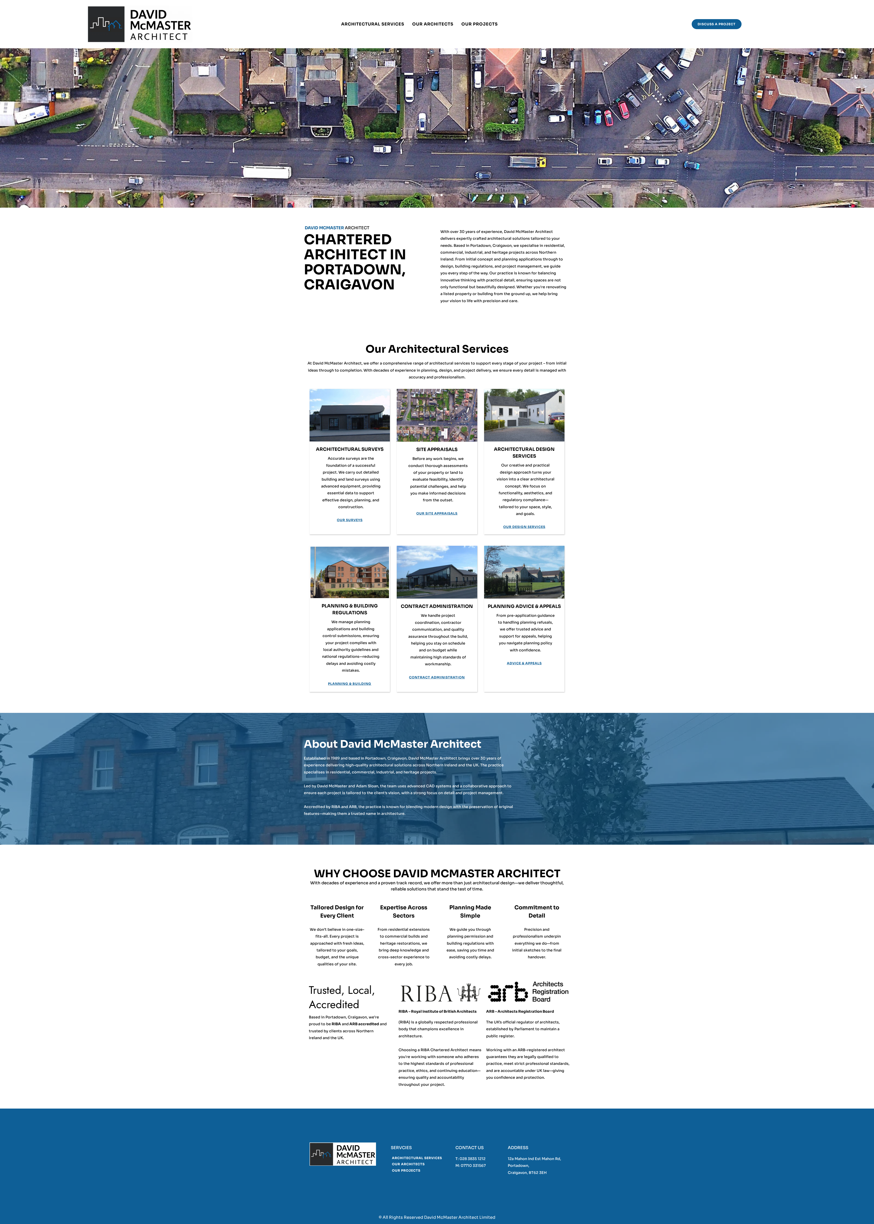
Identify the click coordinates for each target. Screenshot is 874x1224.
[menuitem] (372, 24)
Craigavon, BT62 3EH (527, 1172)
